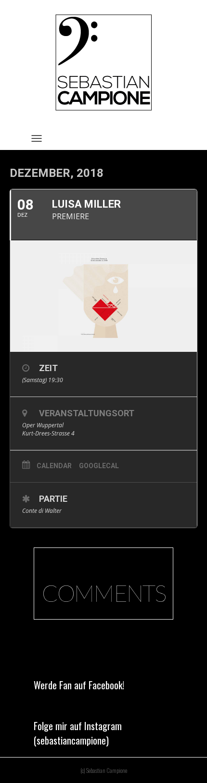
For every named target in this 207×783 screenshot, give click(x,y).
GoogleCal (99, 466)
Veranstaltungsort (86, 413)
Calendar (54, 466)
